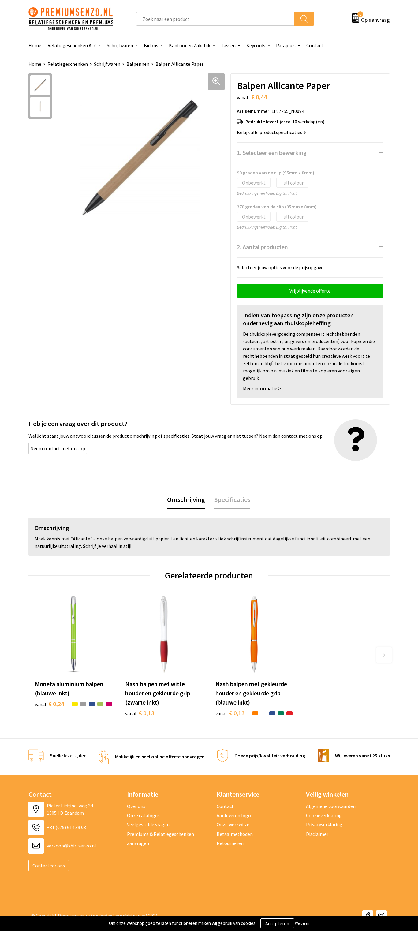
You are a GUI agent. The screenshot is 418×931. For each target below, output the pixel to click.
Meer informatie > (262, 388)
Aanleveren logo (234, 815)
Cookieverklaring (324, 815)
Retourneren (230, 843)
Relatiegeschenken (67, 64)
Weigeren (302, 923)
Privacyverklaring (324, 824)
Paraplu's (286, 45)
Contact (314, 45)
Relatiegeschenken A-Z (71, 45)
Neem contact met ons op (57, 448)
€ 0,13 (139, 713)
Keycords (255, 45)
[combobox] (215, 19)
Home (34, 45)
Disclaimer (317, 834)
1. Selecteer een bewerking (272, 152)
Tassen (228, 45)
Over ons (136, 806)
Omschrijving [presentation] (186, 499)
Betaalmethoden (235, 834)
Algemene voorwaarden (331, 806)
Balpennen (137, 64)
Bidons (151, 45)
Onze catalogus (143, 815)
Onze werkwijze (233, 824)
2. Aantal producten (262, 247)
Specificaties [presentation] (232, 499)
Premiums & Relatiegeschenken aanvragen (160, 838)
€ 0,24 (49, 704)
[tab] (186, 500)
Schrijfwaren (120, 45)
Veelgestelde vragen (148, 824)
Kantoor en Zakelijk (189, 45)
